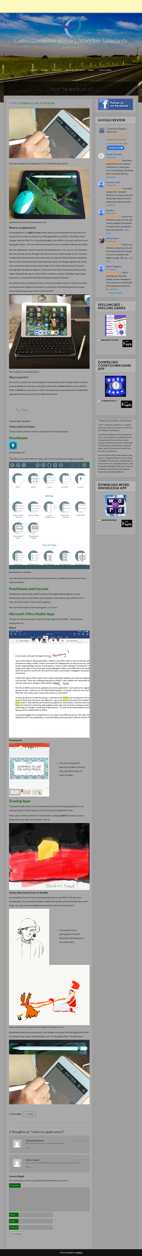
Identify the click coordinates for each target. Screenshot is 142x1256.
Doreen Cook (113, 182)
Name (13, 1214)
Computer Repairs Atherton (116, 130)
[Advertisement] (71, 6)
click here (52, 607)
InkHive (79, 1252)
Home (34, 70)
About (44, 70)
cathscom (49, 103)
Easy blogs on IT (75, 70)
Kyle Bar (110, 210)
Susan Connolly (114, 154)
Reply (28, 1147)
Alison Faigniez (113, 266)
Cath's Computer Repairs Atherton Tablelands (71, 40)
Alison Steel (112, 238)
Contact (57, 70)
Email (91, 70)
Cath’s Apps (104, 70)
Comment (15, 1185)
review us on (114, 147)
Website (14, 1227)
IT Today (29, 1114)
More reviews (115, 292)
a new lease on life (69, 249)
